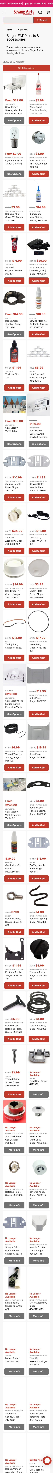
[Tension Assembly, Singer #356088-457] (14, 529)
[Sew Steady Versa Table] (14, 421)
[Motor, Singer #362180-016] (14, 1349)
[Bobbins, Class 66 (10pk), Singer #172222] (38, 152)
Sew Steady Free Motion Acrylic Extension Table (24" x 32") (14, 705)
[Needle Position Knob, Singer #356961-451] (38, 1238)
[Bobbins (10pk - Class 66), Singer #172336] (14, 206)
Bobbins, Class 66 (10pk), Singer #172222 (38, 163)
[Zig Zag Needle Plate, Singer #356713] (38, 857)
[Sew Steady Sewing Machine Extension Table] (14, 99)
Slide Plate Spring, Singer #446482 (12, 1416)
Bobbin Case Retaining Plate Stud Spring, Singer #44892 (37, 1418)
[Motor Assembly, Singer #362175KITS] (38, 1294)
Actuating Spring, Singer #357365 (38, 920)
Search (43, 20)
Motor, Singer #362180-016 (12, 1360)
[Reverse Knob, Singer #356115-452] (38, 1183)
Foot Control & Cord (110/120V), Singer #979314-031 (38, 272)
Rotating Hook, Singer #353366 (14, 1193)
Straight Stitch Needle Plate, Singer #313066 (37, 487)
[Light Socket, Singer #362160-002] (14, 1294)
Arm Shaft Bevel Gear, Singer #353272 (13, 1139)
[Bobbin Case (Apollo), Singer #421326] (14, 313)
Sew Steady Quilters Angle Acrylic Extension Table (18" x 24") (38, 435)
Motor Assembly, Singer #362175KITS (38, 1306)
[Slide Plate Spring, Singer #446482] (14, 1404)
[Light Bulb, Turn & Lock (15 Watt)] (14, 152)
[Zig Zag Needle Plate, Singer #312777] (14, 476)
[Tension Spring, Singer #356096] (38, 1017)
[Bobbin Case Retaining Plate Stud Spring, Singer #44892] (38, 1404)
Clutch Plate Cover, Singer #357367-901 (36, 594)
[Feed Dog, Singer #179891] (38, 1072)
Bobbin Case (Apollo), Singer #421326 (13, 324)
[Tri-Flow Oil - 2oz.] (14, 366)
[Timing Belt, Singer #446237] (14, 636)
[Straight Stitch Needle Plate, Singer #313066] (38, 476)
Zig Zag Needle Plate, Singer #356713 (37, 868)
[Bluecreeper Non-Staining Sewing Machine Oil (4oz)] (38, 206)
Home (9, 30)
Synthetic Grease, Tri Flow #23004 (13, 270)
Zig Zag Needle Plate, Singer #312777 (13, 487)
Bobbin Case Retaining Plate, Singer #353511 (13, 1028)
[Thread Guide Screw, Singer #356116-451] (14, 1072)
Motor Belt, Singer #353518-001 (38, 647)
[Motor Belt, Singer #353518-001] (38, 636)
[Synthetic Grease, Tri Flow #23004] (14, 259)
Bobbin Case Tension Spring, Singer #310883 (37, 811)
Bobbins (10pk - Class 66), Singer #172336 (14, 217)
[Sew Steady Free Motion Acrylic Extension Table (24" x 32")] (14, 691)
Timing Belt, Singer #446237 (14, 646)
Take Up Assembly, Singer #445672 (38, 1361)
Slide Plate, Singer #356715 (37, 699)
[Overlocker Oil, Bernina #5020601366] (14, 857)
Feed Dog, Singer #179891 (38, 1083)
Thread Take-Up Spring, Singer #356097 (13, 757)
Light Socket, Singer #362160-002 (14, 1306)
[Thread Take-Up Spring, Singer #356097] (14, 746)
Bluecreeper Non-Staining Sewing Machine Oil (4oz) (38, 219)
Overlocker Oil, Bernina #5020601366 (13, 868)
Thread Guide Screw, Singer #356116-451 (12, 1082)
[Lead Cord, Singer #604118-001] (38, 529)
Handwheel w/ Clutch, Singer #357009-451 (12, 594)
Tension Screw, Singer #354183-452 (38, 975)
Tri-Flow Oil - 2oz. (12, 376)
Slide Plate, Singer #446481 (37, 756)
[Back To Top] (49, 1469)
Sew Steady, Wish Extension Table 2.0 (13, 815)
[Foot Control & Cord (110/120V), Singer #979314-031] (38, 259)
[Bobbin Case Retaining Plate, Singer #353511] (14, 1017)
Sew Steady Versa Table (11, 429)
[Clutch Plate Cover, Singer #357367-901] (38, 583)
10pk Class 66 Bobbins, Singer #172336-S (37, 377)
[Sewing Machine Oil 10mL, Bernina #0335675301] (38, 313)
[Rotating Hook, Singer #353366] (14, 1183)
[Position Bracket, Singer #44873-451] (14, 964)
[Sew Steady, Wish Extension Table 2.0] (14, 801)
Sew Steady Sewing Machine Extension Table (14, 110)
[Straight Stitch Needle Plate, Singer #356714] (14, 1238)
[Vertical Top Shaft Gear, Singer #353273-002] (38, 1127)
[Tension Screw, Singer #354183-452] (38, 964)
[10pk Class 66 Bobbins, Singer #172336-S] (38, 366)
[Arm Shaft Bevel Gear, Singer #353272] (14, 1127)
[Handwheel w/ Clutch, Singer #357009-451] (14, 583)
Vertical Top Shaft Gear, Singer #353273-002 (38, 1141)
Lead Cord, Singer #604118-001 (38, 540)
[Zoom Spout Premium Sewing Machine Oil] (38, 99)
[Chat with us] (40, 12)
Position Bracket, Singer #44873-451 (14, 975)
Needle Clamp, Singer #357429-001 (14, 922)
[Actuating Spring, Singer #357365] (38, 910)
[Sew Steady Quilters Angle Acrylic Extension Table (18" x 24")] (38, 421)
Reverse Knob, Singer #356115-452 (38, 1195)
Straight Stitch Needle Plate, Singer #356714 (13, 1250)
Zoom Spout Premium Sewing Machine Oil (38, 110)
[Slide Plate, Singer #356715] (38, 691)
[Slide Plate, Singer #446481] (38, 746)
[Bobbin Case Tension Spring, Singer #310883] (38, 801)
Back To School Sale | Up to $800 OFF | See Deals (26, 3)
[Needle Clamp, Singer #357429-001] (14, 910)
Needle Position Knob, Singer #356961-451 (37, 1250)
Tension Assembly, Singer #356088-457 (14, 540)
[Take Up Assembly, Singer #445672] (38, 1349)
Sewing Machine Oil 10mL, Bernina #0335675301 (38, 324)
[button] (4, 12)
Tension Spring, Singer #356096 (37, 1027)
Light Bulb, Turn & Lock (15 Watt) (13, 162)
